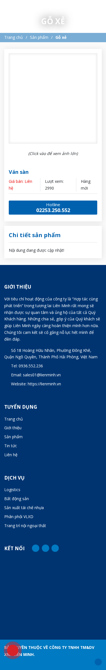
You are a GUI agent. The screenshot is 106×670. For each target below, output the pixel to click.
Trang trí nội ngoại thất (25, 525)
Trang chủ (13, 37)
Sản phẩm (39, 37)
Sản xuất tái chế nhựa (24, 507)
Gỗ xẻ (60, 37)
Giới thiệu (12, 427)
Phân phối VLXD (18, 516)
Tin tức (10, 445)
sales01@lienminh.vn (42, 374)
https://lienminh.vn (44, 383)
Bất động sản (16, 498)
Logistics (12, 489)
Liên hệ (11, 454)
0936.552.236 (31, 365)
